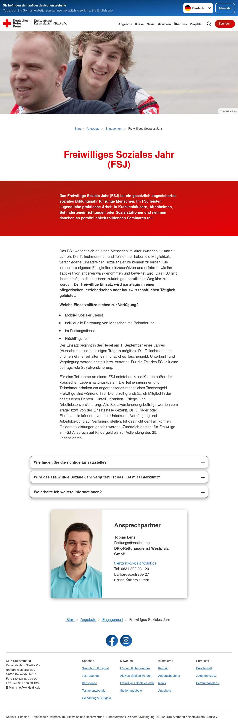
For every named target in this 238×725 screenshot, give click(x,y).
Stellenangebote (131, 690)
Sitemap (23, 717)
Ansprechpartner (169, 675)
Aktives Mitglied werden (136, 675)
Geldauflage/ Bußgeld (96, 698)
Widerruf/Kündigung (141, 717)
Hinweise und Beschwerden (85, 717)
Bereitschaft (204, 668)
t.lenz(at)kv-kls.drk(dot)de (135, 563)
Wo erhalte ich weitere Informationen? (68, 491)
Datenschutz (39, 717)
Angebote (125, 24)
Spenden (224, 23)
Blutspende (89, 683)
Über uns (180, 24)
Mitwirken (164, 24)
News (151, 24)
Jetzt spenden (91, 675)
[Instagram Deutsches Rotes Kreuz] (126, 641)
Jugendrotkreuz (206, 675)
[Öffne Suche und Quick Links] (209, 24)
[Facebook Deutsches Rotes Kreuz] (112, 641)
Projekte (196, 24)
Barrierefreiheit (116, 717)
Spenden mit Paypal (95, 668)
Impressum (57, 717)
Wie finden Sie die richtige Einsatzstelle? (70, 462)
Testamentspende (93, 690)
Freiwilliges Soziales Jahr (137, 683)
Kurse (139, 24)
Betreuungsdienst (207, 683)
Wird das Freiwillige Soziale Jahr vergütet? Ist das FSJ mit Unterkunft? (97, 477)
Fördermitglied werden (135, 668)
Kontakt (163, 668)
